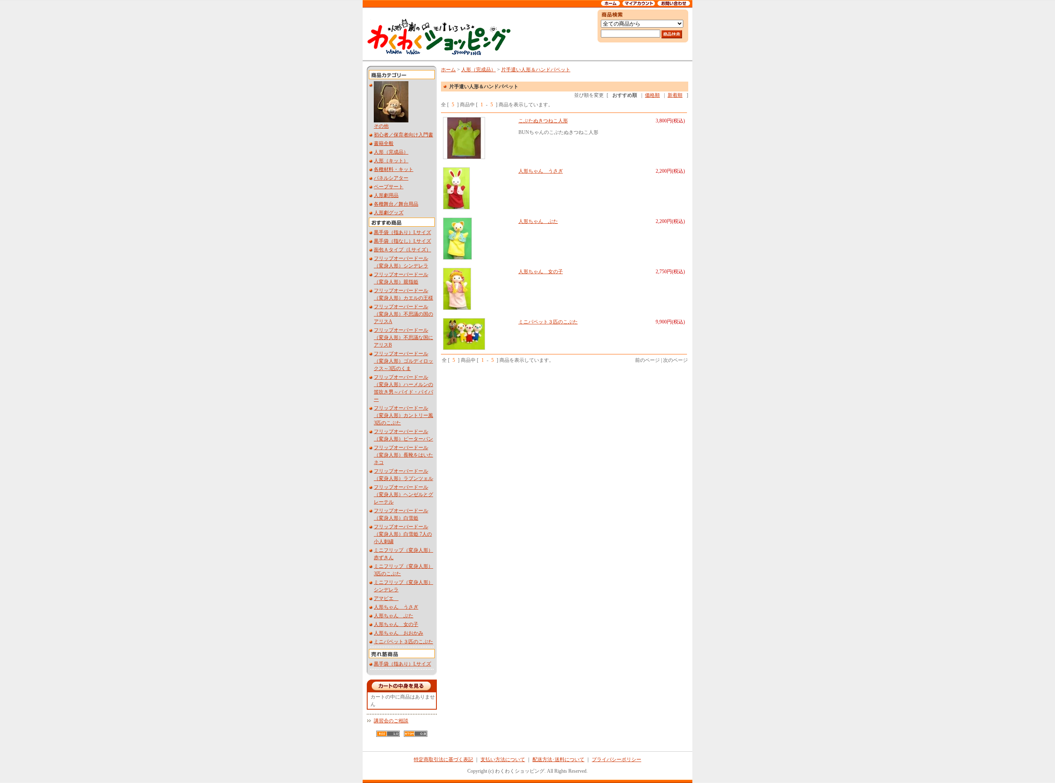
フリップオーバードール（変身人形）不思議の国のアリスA (403, 314)
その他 (381, 126)
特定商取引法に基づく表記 (443, 759)
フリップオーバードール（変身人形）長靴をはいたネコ (403, 455)
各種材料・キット (393, 169)
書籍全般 (384, 143)
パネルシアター (391, 178)
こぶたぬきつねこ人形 (543, 121)
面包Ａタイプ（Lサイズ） (402, 250)
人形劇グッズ (388, 213)
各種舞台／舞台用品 (396, 204)
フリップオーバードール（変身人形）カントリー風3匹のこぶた (403, 415)
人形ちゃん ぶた (393, 616)
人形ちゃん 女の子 (396, 624)
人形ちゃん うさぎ (396, 607)
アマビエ (386, 598)
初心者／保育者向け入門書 (403, 135)
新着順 (675, 95)
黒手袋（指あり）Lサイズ (402, 232)
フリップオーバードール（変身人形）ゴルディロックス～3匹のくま (403, 361)
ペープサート (388, 187)
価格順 (652, 95)
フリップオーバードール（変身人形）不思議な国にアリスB (403, 337)
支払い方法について (503, 759)
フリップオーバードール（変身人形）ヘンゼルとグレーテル (403, 494)
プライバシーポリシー (616, 759)
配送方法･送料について (558, 759)
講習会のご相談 (391, 721)
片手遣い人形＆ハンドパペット (535, 70)
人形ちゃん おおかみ (398, 633)
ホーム (448, 70)
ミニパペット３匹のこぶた (403, 642)
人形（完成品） (391, 152)
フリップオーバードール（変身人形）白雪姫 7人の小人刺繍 (403, 534)
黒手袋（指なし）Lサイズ (402, 241)
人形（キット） (391, 161)
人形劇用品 (386, 195)
